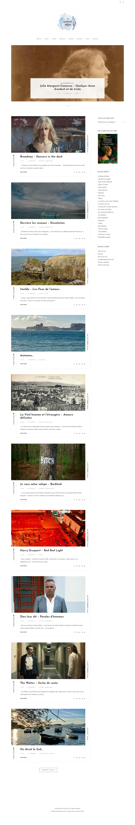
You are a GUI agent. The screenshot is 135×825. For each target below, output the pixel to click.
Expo (87, 39)
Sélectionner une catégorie (106, 122)
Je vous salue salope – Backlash (41, 484)
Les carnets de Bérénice (105, 212)
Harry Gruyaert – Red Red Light (41, 550)
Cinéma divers (80, 93)
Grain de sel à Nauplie (105, 182)
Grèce (38, 39)
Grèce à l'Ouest (103, 184)
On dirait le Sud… (31, 749)
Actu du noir (102, 251)
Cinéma (71, 39)
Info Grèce (101, 195)
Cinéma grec (49, 160)
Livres (46, 39)
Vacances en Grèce (104, 234)
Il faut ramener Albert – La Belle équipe (67, 89)
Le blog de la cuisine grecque (107, 206)
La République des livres (106, 259)
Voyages (62, 39)
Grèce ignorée (102, 190)
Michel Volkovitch (103, 265)
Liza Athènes (102, 215)
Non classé (44, 753)
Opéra (54, 39)
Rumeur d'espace (103, 262)
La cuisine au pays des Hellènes (108, 201)
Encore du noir (102, 256)
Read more (23, 172)
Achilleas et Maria (103, 176)
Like (53, 93)
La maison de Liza (104, 204)
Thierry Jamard (103, 229)
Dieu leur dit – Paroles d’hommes (42, 616)
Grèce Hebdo (102, 187)
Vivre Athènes (102, 231)
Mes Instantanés (103, 218)
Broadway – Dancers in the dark (41, 156)
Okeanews (101, 220)
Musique (79, 39)
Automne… (27, 355)
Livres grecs (48, 422)
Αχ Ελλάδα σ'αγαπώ (104, 237)
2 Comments (32, 753)
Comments (62, 93)
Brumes (100, 254)
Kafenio (100, 198)
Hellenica (101, 193)
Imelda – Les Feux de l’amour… (40, 289)
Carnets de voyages (104, 179)
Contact (95, 39)
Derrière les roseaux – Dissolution (42, 223)
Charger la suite (48, 769)
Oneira (100, 223)
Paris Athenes (102, 226)
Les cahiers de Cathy (104, 209)
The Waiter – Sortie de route (39, 683)
